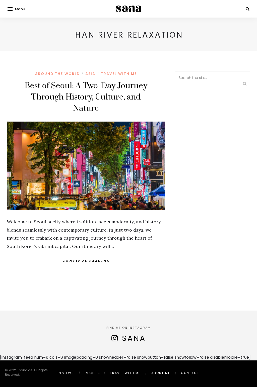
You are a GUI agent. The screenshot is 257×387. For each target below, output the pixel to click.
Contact (190, 373)
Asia (90, 73)
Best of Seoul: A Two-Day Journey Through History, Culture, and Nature (86, 97)
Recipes (92, 373)
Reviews (66, 373)
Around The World (57, 73)
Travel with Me (119, 73)
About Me (160, 373)
